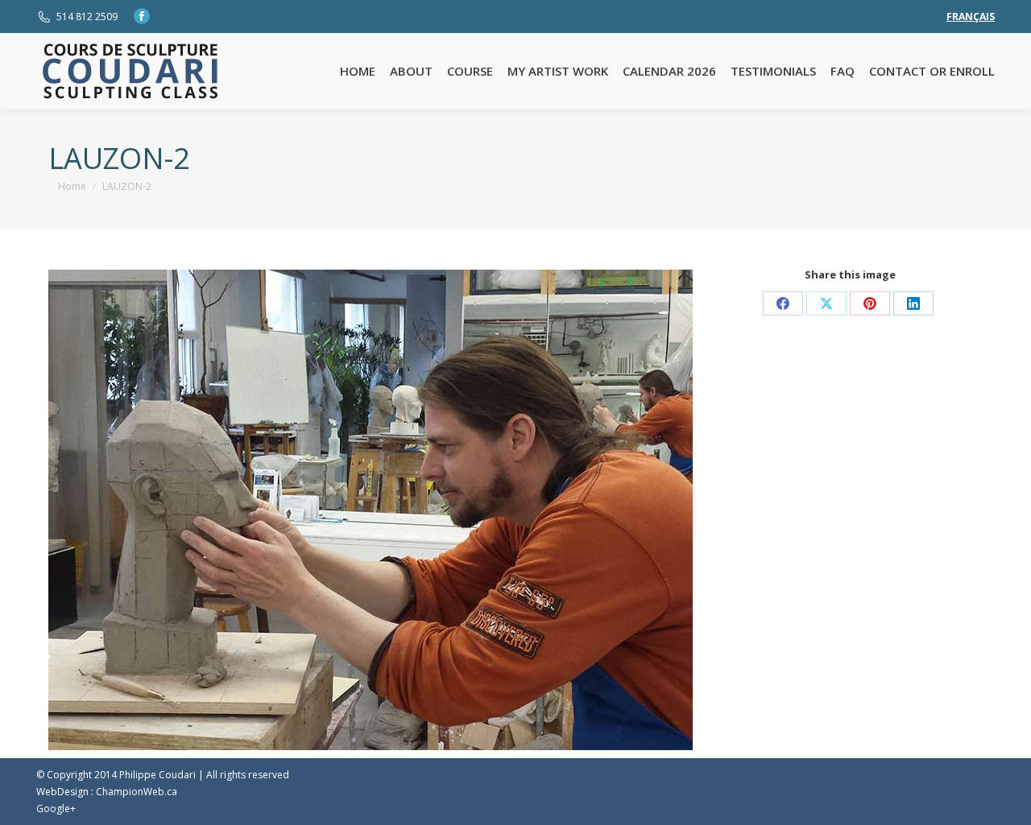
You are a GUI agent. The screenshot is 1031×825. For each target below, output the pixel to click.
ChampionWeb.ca (136, 791)
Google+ (56, 808)
